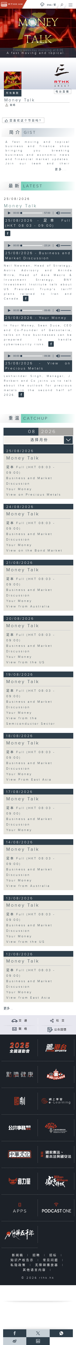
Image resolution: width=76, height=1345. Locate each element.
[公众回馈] (50, 1029)
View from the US (25, 662)
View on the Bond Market (34, 550)
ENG (49, 5)
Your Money (19, 489)
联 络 (23, 1028)
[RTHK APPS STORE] (20, 1207)
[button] (8, 213)
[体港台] (56, 1047)
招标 (54, 1255)
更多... (61, 169)
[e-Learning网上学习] (56, 1101)
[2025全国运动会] (20, 1047)
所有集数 (12, 93)
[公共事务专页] (20, 1127)
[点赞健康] (20, 1074)
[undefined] (42, 4)
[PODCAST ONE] (56, 1207)
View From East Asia (29, 780)
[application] (37, 213)
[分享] (52, 1020)
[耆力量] (20, 1181)
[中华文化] (20, 1154)
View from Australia (28, 606)
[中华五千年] (20, 1234)
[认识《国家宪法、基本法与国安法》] (56, 1154)
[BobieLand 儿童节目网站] (56, 1074)
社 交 (60, 1020)
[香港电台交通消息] (14, 1020)
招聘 (37, 1255)
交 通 (23, 1020)
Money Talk (20, 206)
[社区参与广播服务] (56, 1127)
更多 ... (8, 1008)
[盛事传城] (56, 1181)
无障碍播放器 (47, 1265)
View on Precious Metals (33, 495)
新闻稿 (18, 1255)
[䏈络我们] (14, 1028)
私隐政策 (19, 1265)
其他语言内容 (35, 1270)
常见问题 (51, 1260)
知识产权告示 (23, 1260)
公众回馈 (60, 1029)
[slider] (31, 213)
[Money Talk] (7, 233)
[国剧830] (20, 1101)
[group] (57, 213)
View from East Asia (28, 998)
